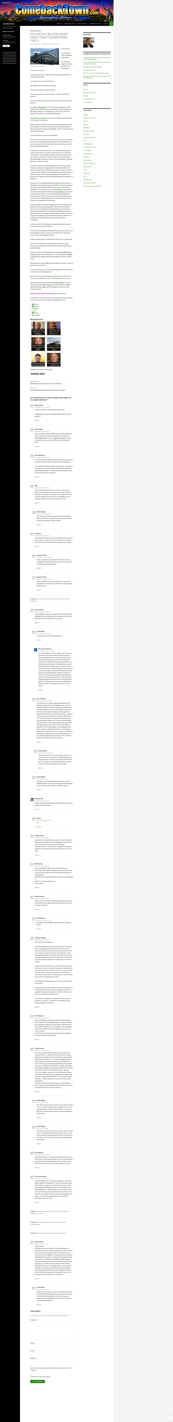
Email (32, 1350)
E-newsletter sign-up (69, 23)
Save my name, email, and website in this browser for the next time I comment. (50, 1369)
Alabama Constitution (89, 118)
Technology (86, 173)
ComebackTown (9, 24)
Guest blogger (87, 150)
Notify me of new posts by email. (40, 1376)
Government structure (89, 147)
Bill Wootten (39, 864)
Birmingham (35, 373)
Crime (85, 140)
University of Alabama (89, 183)
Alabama (85, 114)
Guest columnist (82, 23)
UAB (84, 176)
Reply (37, 420)
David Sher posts (35, 31)
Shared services (87, 166)
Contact (105, 23)
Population (86, 157)
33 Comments (55, 44)
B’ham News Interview (95, 23)
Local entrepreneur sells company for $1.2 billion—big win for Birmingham (96, 58)
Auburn (85, 121)
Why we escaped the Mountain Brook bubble (96, 73)
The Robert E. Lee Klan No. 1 (39, 118)
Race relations (87, 160)
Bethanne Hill (39, 798)
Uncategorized (87, 179)
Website (33, 1358)
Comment (33, 1320)
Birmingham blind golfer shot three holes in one (51, 1233)
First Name (5, 40)
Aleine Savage (41, 512)
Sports (85, 170)
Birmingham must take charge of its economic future (46, 382)
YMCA (42, 373)
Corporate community (89, 137)
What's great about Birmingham (92, 186)
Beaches (85, 124)
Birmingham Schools (89, 131)
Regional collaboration (89, 163)
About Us (59, 23)
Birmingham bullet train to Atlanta (92, 67)
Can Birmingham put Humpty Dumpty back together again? (47, 389)
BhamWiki (42, 107)
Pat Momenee (39, 1016)
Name (32, 1343)
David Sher (46, 44)
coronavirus (86, 134)
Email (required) (7, 35)
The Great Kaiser (58, 191)
